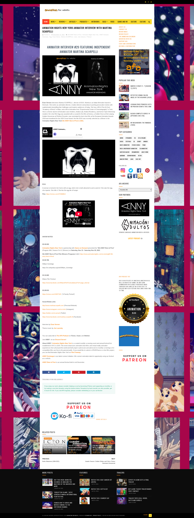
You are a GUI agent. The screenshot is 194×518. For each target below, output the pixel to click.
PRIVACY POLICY (97, 515)
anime (121, 138)
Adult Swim (145, 152)
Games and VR (123, 21)
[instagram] (145, 2)
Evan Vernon (56, 37)
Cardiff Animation (73, 438)
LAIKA (131, 159)
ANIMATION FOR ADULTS (72, 515)
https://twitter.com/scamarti (51, 313)
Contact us (123, 29)
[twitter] (151, 2)
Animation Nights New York (90, 35)
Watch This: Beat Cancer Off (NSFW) (101, 481)
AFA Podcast (47, 438)
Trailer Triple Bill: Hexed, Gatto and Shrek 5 (137, 499)
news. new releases (80, 37)
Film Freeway (76, 352)
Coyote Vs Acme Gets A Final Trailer (138, 481)
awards (145, 141)
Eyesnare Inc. (88, 515)
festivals (128, 141)
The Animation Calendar (127, 36)
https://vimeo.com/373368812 (56, 194)
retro (140, 155)
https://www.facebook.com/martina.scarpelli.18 (57, 317)
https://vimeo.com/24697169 (51, 294)
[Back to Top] (150, 515)
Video (112, 21)
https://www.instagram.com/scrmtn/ (54, 309)
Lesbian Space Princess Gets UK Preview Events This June (141, 105)
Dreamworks (135, 152)
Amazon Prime (124, 159)
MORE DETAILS (101, 419)
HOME (145, 515)
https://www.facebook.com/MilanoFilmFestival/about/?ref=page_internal (65, 283)
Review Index (123, 32)
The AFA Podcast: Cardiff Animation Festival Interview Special (77, 447)
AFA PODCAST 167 (124, 276)
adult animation (97, 438)
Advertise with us (125, 39)
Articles (72, 21)
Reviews (62, 21)
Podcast (89, 37)
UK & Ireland (142, 138)
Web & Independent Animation (128, 148)
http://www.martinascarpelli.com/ (53, 305)
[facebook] (148, 2)
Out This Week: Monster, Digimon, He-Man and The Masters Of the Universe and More (64, 483)
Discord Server (60, 339)
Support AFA (123, 41)
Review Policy (123, 34)
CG (135, 138)
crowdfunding (131, 155)
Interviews (95, 21)
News (53, 21)
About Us (122, 27)
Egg (50, 37)
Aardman (122, 155)
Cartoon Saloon (124, 152)
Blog (104, 21)
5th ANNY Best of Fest (74, 35)
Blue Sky (138, 159)
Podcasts (83, 21)
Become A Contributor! (127, 46)
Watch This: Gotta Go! (99, 489)
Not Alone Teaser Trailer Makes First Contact (139, 490)
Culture (134, 21)
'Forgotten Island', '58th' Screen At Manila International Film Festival (65, 494)
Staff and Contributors (127, 44)
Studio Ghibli (136, 145)
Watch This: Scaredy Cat (100, 498)
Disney (139, 141)
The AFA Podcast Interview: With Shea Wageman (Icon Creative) (54, 447)
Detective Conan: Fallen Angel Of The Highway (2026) (141, 96)
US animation (143, 148)
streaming (129, 138)
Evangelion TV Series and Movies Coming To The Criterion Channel (63, 505)
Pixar (144, 145)
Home (46, 21)
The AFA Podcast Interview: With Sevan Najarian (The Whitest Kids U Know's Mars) (103, 447)
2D (134, 141)
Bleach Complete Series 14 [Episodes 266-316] (140, 114)
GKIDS (121, 141)
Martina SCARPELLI (67, 37)
